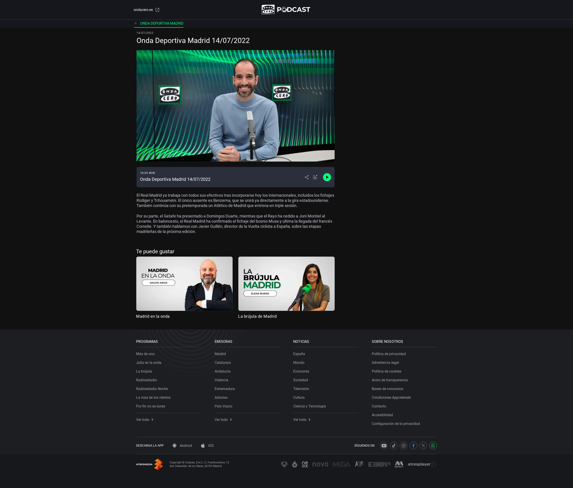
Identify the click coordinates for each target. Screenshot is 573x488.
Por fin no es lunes (150, 406)
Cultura (299, 397)
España (299, 354)
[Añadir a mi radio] (315, 177)
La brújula (144, 371)
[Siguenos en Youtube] (384, 445)
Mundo (298, 362)
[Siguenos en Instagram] (403, 445)
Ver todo (142, 420)
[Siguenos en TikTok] (394, 445)
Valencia (221, 380)
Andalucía (223, 371)
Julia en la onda (148, 362)
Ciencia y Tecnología (309, 406)
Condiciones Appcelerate (391, 397)
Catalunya (223, 362)
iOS (210, 445)
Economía (301, 371)
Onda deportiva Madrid (162, 23)
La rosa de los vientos (153, 397)
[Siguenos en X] (423, 445)
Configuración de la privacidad (396, 424)
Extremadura (225, 389)
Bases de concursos (387, 389)
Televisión (301, 389)
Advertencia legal (385, 362)
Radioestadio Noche (152, 389)
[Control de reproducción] (327, 177)
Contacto (379, 406)
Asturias (221, 397)
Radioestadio (146, 380)
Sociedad (300, 380)
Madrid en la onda (153, 316)
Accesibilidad (382, 415)
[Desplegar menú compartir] (306, 177)
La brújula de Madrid (257, 316)
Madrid (220, 354)
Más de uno (145, 354)
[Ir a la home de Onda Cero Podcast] (286, 9)
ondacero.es (143, 10)
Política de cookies (386, 371)
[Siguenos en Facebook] (413, 445)
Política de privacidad (389, 354)
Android (185, 445)
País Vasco (223, 406)
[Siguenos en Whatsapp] (433, 445)
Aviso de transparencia (390, 380)
